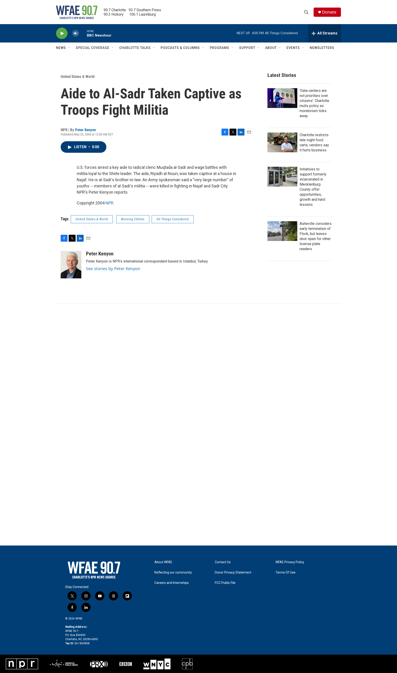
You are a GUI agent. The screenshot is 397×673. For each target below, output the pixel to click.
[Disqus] (198, 365)
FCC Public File (225, 583)
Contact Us (223, 562)
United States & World (77, 76)
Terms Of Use (285, 572)
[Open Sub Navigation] (69, 48)
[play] (61, 33)
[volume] (75, 33)
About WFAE (163, 562)
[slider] (83, 33)
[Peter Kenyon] (71, 264)
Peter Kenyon (85, 129)
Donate (329, 12)
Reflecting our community (173, 572)
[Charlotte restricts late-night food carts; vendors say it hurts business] (282, 142)
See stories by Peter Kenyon (113, 268)
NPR (109, 203)
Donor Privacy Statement (233, 572)
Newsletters (322, 48)
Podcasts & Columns (180, 48)
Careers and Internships (171, 583)
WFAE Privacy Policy (289, 562)
